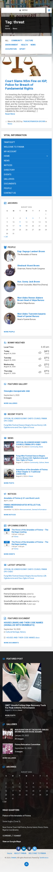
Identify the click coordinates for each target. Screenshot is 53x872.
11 (20, 222)
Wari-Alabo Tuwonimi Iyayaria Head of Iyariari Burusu (31, 315)
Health (24, 45)
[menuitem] (26, 142)
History (23, 632)
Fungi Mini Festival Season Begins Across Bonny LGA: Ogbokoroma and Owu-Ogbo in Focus (32, 458)
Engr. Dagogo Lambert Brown (31, 251)
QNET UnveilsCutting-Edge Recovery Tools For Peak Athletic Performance (25, 706)
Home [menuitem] (9, 853)
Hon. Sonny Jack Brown (28, 281)
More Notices (10, 515)
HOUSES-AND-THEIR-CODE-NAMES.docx (22, 638)
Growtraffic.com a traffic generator (18, 601)
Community (16, 40)
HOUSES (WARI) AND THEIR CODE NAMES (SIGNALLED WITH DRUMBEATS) (23, 623)
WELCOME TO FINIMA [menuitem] (37, 853)
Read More (10, 114)
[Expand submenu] (47, 156)
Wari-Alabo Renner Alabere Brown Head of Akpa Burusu (30, 299)
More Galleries (10, 403)
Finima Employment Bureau (15, 594)
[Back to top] (26, 864)
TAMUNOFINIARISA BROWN (34, 121)
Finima (15, 537)
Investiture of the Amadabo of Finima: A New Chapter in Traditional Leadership (32, 472)
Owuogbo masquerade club (17, 391)
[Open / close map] (49, 10)
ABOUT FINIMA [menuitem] (20, 853)
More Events (9, 554)
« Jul (6, 237)
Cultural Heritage (12, 632)
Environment (11, 45)
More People (9, 332)
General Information (39, 509)
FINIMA (13, 858)
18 (20, 226)
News (15, 29)
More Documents (11, 643)
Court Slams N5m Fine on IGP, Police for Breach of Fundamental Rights (26, 84)
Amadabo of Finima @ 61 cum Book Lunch (21, 498)
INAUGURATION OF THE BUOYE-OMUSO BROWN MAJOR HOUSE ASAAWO (31, 731)
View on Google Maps (12, 841)
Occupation (11, 49)
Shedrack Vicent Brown (28, 265)
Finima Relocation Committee (27, 744)
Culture (29, 40)
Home (7, 29)
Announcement (25, 509)
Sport (22, 49)
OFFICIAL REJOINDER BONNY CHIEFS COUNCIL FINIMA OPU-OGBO (31, 443)
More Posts (9, 483)
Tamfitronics (43, 858)
